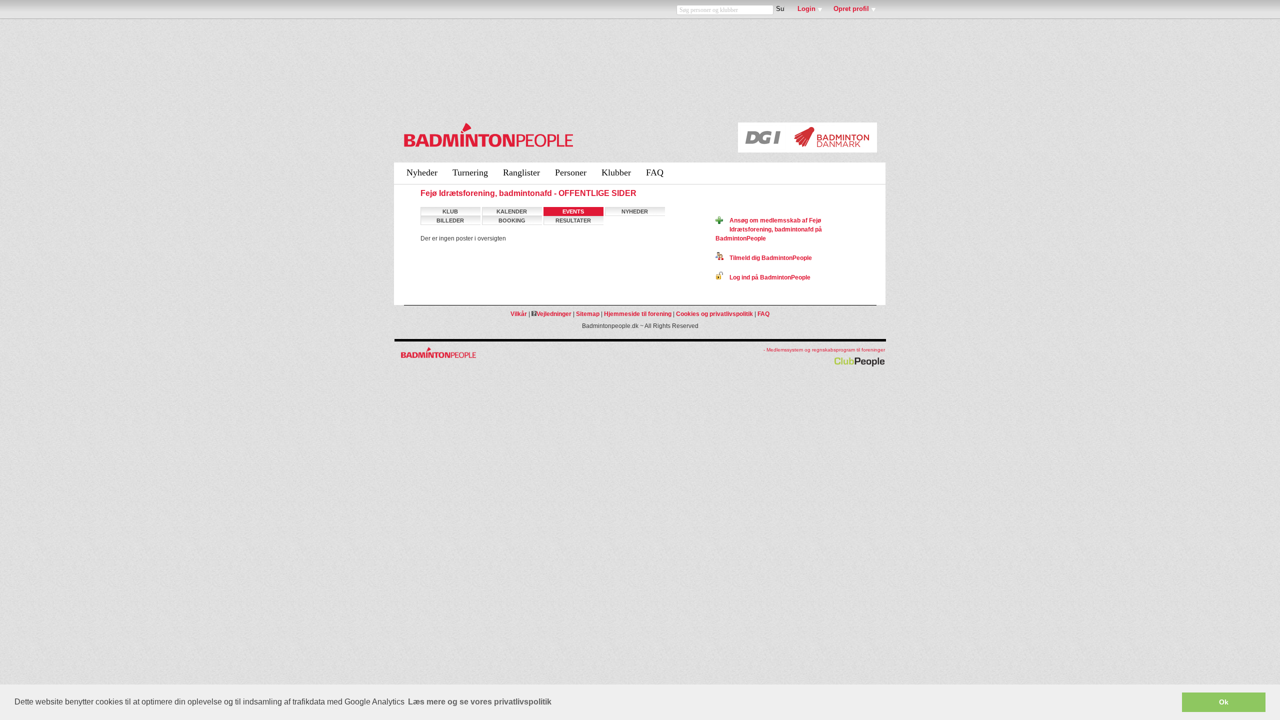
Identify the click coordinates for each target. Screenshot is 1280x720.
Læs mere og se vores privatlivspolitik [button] (480, 702)
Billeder (450, 221)
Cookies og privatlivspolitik (714, 314)
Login (807, 8)
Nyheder (422, 173)
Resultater (573, 221)
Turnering (470, 173)
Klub (450, 211)
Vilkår (518, 314)
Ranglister (521, 173)
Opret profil (851, 8)
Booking (512, 221)
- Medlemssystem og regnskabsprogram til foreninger (824, 349)
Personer (570, 173)
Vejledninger (554, 314)
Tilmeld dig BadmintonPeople (768, 258)
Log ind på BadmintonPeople (767, 277)
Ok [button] (1223, 702)
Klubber (616, 173)
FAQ (655, 173)
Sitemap (588, 314)
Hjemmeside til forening (638, 314)
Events (573, 211)
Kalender (511, 211)
